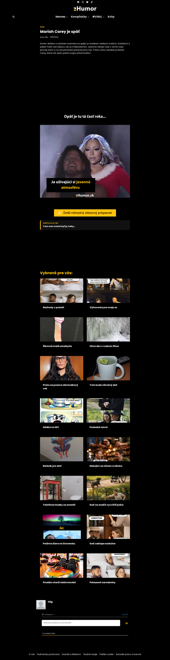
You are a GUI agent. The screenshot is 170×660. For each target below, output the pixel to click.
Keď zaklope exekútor (103, 543)
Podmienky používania (48, 654)
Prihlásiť (125, 614)
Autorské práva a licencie (128, 654)
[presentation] (61, 290)
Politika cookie (107, 654)
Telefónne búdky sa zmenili (59, 504)
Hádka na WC (51, 427)
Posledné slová (99, 427)
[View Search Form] (12, 17)
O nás (32, 654)
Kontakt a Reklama (71, 654)
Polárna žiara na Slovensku (59, 543)
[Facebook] (78, 2)
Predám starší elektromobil (59, 582)
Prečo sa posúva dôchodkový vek (60, 386)
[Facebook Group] (87, 2)
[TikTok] (92, 2)
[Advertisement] (81, 249)
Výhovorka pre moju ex (103, 307)
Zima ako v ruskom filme (104, 346)
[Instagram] (83, 2)
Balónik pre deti (52, 466)
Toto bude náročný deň (103, 385)
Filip (46, 37)
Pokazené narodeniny (103, 582)
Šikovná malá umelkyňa (57, 346)
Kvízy (111, 17)
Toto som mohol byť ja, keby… (59, 226)
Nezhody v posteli (53, 307)
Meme (42, 27)
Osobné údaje (90, 654)
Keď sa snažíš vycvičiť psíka (106, 504)
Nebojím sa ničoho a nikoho (106, 466)
